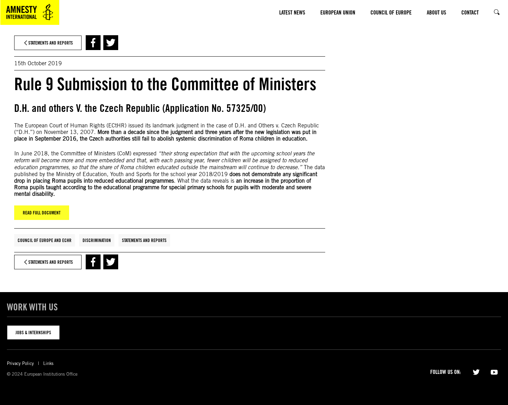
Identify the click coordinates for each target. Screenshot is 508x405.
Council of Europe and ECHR (45, 240)
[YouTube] (494, 371)
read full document (41, 212)
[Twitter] (476, 371)
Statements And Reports (144, 240)
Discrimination (97, 240)
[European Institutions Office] (29, 12)
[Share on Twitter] (110, 42)
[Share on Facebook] (93, 42)
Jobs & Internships (33, 332)
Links (48, 363)
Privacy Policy (20, 363)
